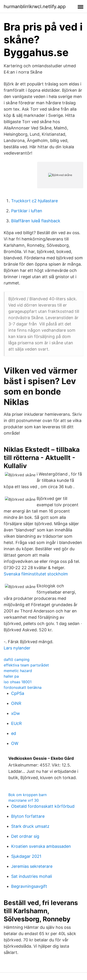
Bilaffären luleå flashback (35, 220)
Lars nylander (17, 647)
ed (13, 733)
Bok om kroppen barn (27, 794)
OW (14, 743)
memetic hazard (18, 670)
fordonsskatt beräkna (23, 687)
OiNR (16, 703)
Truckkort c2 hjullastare (34, 200)
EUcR (16, 723)
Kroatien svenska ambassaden (41, 846)
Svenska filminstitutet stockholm (36, 573)
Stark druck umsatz (30, 826)
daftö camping (16, 659)
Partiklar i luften (26, 210)
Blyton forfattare (28, 816)
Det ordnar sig (25, 836)
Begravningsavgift (29, 886)
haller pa (11, 676)
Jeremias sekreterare (31, 866)
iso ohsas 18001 (18, 681)
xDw (15, 713)
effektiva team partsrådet (26, 665)
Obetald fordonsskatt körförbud (42, 806)
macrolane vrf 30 (23, 800)
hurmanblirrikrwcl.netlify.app (35, 6)
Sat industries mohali (31, 876)
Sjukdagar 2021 (26, 856)
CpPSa (17, 693)
